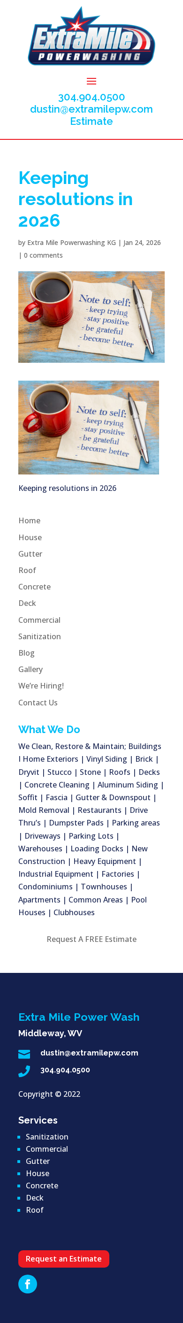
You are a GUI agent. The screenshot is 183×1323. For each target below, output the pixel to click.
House (30, 537)
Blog (26, 653)
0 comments (43, 255)
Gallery (30, 669)
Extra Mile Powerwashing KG (71, 242)
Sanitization (39, 636)
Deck (27, 603)
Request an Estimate (64, 1259)
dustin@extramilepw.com (91, 109)
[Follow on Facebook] (27, 1284)
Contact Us (38, 702)
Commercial (39, 620)
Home (29, 520)
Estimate (91, 121)
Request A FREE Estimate (91, 939)
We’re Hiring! (41, 686)
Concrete (34, 586)
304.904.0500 (91, 97)
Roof (27, 570)
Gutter (30, 554)
